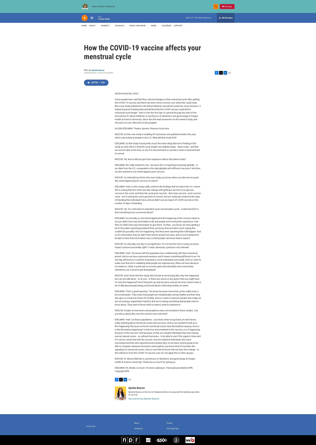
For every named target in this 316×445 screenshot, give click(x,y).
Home (84, 26)
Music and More (138, 26)
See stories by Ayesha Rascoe (143, 398)
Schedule (119, 26)
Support (178, 26)
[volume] (92, 18)
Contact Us (138, 429)
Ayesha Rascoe (98, 70)
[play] (85, 18)
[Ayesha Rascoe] (120, 393)
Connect (105, 26)
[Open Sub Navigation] (97, 26)
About (92, 26)
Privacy (169, 423)
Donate (228, 6)
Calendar (166, 26)
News (153, 26)
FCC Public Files (173, 429)
